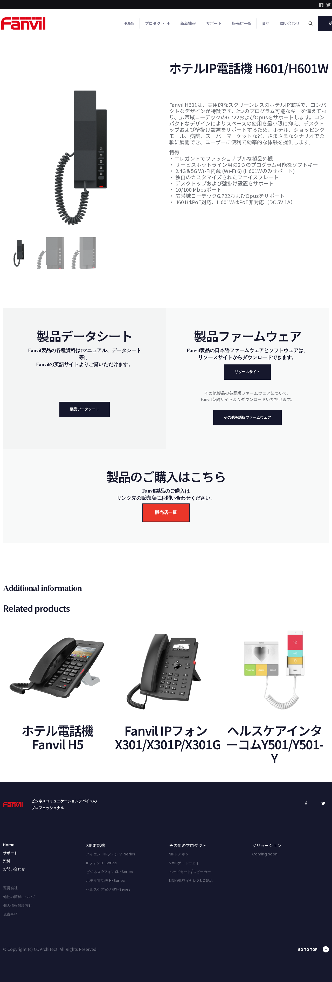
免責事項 (10, 914)
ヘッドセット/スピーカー (190, 871)
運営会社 (10, 887)
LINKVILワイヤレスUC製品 (191, 880)
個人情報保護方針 (17, 905)
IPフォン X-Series (101, 863)
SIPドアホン (179, 854)
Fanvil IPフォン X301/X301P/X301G (167, 737)
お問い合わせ (14, 869)
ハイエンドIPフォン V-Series (110, 854)
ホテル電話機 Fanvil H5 (57, 737)
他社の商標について (19, 896)
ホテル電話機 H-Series (105, 880)
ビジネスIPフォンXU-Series (109, 871)
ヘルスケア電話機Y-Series (108, 889)
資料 (6, 860)
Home (8, 844)
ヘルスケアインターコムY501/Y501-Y (274, 744)
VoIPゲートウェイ (184, 863)
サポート (10, 852)
